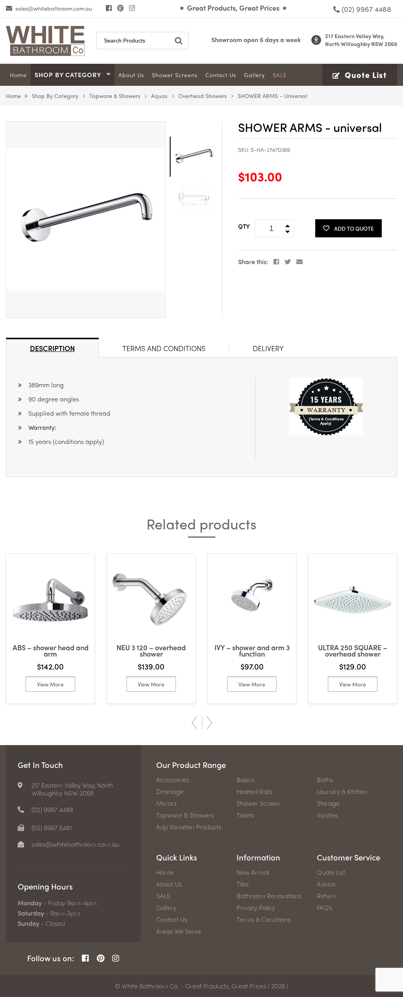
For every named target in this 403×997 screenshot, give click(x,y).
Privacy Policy (256, 908)
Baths (325, 780)
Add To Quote (354, 228)
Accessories (172, 780)
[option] (86, 219)
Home (13, 95)
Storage (328, 803)
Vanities (327, 815)
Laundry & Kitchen (342, 791)
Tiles (243, 884)
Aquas (159, 95)
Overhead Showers (202, 95)
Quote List (331, 872)
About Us (169, 884)
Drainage (169, 791)
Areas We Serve (178, 931)
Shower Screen (258, 803)
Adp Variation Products (188, 827)
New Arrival (253, 872)
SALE (163, 896)
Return (326, 896)
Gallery (166, 908)
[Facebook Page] (109, 8)
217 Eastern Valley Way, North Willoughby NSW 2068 (361, 40)
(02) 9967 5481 (51, 828)
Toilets (245, 815)
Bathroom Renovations (269, 896)
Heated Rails (254, 791)
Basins (246, 780)
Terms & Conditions (264, 919)
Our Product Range (191, 764)
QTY (244, 226)
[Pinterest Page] (120, 8)
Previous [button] (194, 722)
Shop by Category (55, 95)
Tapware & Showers (114, 95)
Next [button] (209, 722)
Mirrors (166, 803)
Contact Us (171, 919)
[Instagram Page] (132, 8)
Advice (326, 884)
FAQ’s (324, 908)
